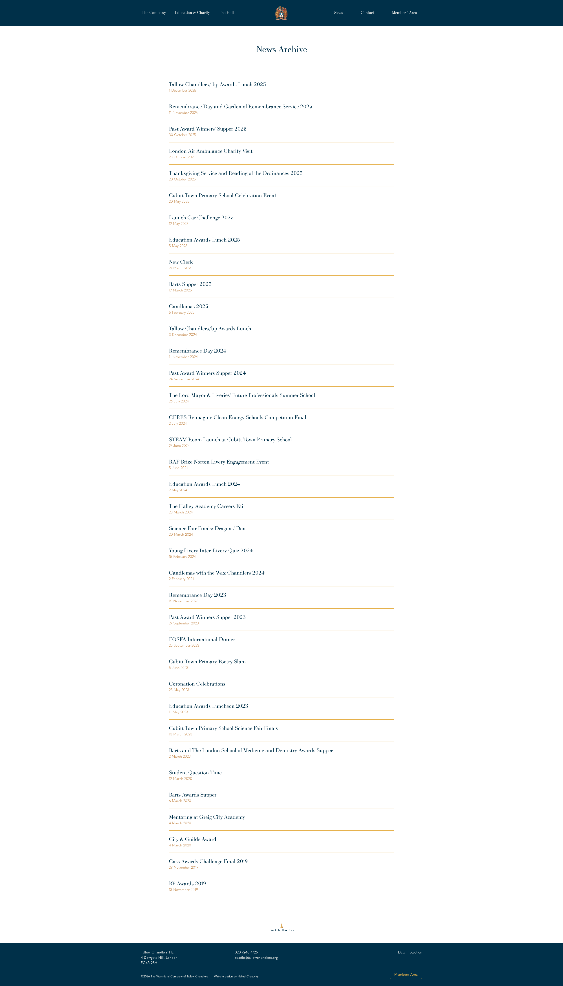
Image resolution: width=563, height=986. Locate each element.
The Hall (226, 12)
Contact (367, 12)
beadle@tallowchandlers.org (256, 958)
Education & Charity (192, 12)
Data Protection (410, 952)
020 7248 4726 (246, 952)
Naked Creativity (248, 976)
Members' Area (404, 12)
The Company (154, 12)
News (338, 12)
